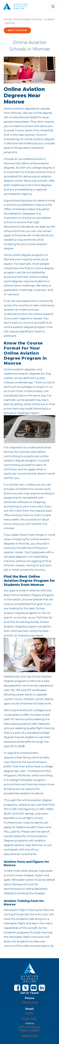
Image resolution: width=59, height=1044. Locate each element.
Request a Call (29, 1002)
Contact (29, 1013)
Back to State (17, 30)
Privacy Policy (29, 1018)
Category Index (29, 1035)
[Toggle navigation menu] (53, 6)
